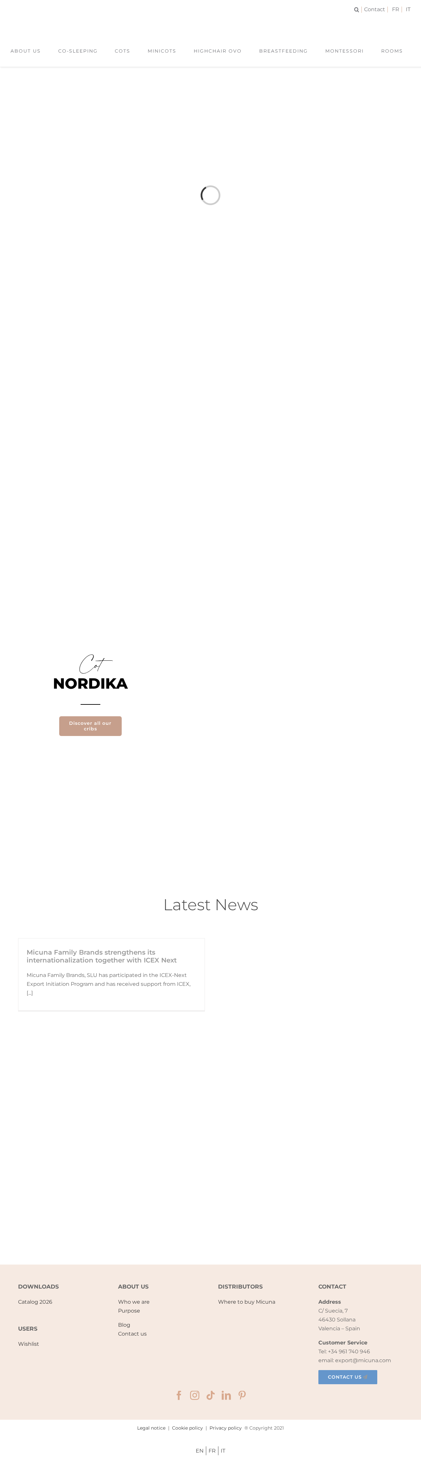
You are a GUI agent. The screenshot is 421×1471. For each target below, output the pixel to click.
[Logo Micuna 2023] (210, 22)
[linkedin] (226, 1395)
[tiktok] (210, 1395)
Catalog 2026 (35, 1302)
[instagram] (194, 1395)
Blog (124, 1325)
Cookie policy (187, 1428)
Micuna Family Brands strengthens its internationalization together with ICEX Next (102, 956)
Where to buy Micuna (246, 1302)
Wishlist (28, 1344)
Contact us (132, 1334)
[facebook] (179, 1395)
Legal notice (151, 1428)
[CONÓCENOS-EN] (210, 1143)
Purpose (129, 1311)
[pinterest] (242, 1395)
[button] (358, 10)
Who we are (134, 1302)
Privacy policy (226, 1428)
